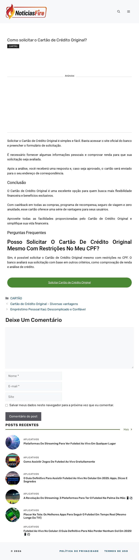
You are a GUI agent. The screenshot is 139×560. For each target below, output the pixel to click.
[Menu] (129, 11)
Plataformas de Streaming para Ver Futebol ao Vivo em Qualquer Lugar (70, 443)
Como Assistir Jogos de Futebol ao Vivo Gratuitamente (59, 461)
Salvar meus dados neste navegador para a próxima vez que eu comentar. (61, 405)
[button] (119, 11)
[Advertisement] (69, 107)
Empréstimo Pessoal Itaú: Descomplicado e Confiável (48, 309)
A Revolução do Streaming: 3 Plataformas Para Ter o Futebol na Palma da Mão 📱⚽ (78, 498)
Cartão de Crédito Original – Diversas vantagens (44, 304)
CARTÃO (13, 46)
